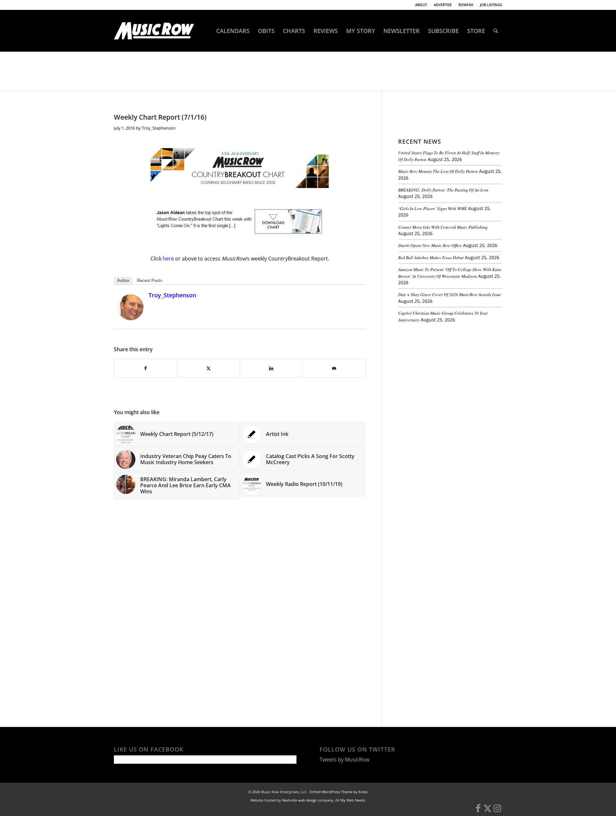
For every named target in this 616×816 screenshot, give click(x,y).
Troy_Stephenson (158, 128)
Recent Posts (149, 280)
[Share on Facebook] (145, 368)
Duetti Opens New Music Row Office (430, 245)
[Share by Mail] (334, 368)
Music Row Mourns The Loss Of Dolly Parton (438, 171)
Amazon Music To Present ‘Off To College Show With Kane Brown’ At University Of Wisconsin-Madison (449, 272)
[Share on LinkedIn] (271, 368)
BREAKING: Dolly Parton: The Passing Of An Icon (443, 190)
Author (123, 280)
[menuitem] (421, 4)
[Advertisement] (446, 372)
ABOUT (421, 4)
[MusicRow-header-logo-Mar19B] (154, 31)
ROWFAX (465, 4)
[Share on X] (208, 368)
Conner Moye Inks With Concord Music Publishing (443, 227)
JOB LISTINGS (491, 4)
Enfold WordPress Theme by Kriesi (339, 791)
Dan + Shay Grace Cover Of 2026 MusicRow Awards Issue (449, 294)
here (169, 258)
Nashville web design (299, 800)
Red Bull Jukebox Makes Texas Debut (431, 257)
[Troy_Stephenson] (130, 318)
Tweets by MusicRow (344, 759)
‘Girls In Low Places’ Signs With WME (432, 208)
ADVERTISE (443, 4)
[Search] (495, 31)
